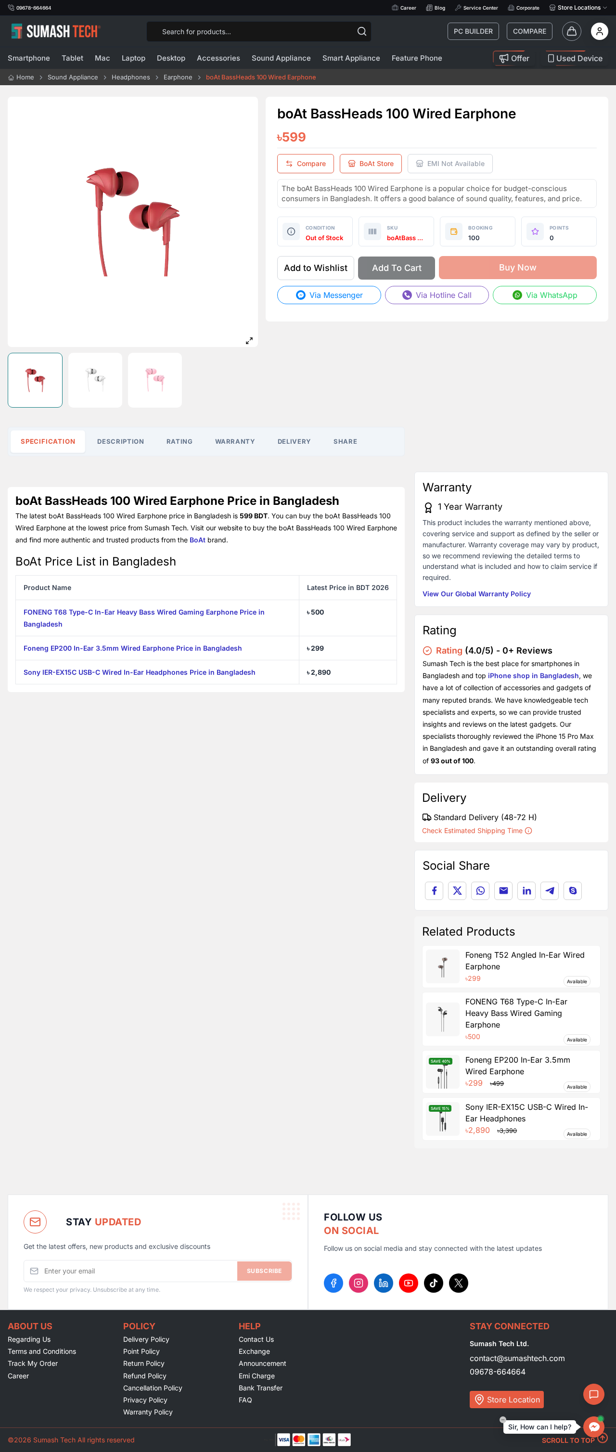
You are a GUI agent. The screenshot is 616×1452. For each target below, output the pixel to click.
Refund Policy (145, 1376)
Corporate (527, 8)
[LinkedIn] (383, 1283)
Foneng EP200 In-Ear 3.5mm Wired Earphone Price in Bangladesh (133, 648)
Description (120, 441)
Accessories (218, 58)
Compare (529, 31)
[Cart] (571, 31)
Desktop (171, 58)
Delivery (294, 441)
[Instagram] (358, 1283)
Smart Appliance (351, 58)
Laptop (133, 58)
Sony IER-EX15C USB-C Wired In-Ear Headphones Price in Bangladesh (140, 672)
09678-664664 (498, 1371)
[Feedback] (593, 1394)
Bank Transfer (260, 1388)
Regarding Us (29, 1339)
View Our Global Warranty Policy (477, 594)
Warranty (235, 441)
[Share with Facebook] (434, 891)
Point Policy (141, 1351)
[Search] (362, 31)
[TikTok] (433, 1283)
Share (345, 441)
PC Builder (473, 31)
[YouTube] (408, 1283)
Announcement (262, 1363)
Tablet (72, 58)
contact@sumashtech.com (517, 1358)
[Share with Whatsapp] (480, 891)
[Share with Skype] (573, 891)
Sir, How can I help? (539, 1427)
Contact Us (256, 1339)
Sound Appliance (281, 58)
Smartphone (29, 58)
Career (408, 8)
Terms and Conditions (42, 1351)
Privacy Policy (145, 1400)
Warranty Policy (148, 1412)
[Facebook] (333, 1283)
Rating (180, 441)
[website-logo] (56, 31)
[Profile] (599, 31)
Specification (48, 441)
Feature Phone (417, 58)
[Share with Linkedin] (526, 891)
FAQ (245, 1400)
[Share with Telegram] (549, 891)
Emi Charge (257, 1376)
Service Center (480, 8)
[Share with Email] (503, 891)
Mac (102, 58)
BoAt (197, 540)
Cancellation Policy (152, 1388)
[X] (458, 1283)
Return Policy (144, 1363)
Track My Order (33, 1363)
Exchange (254, 1351)
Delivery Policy (146, 1339)
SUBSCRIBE (264, 1270)
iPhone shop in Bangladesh (533, 675)
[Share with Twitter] (457, 891)
